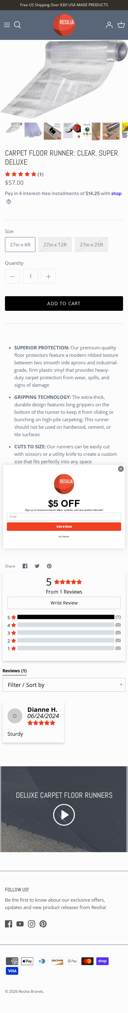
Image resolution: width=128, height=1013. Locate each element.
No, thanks (64, 536)
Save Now (64, 526)
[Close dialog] (121, 469)
